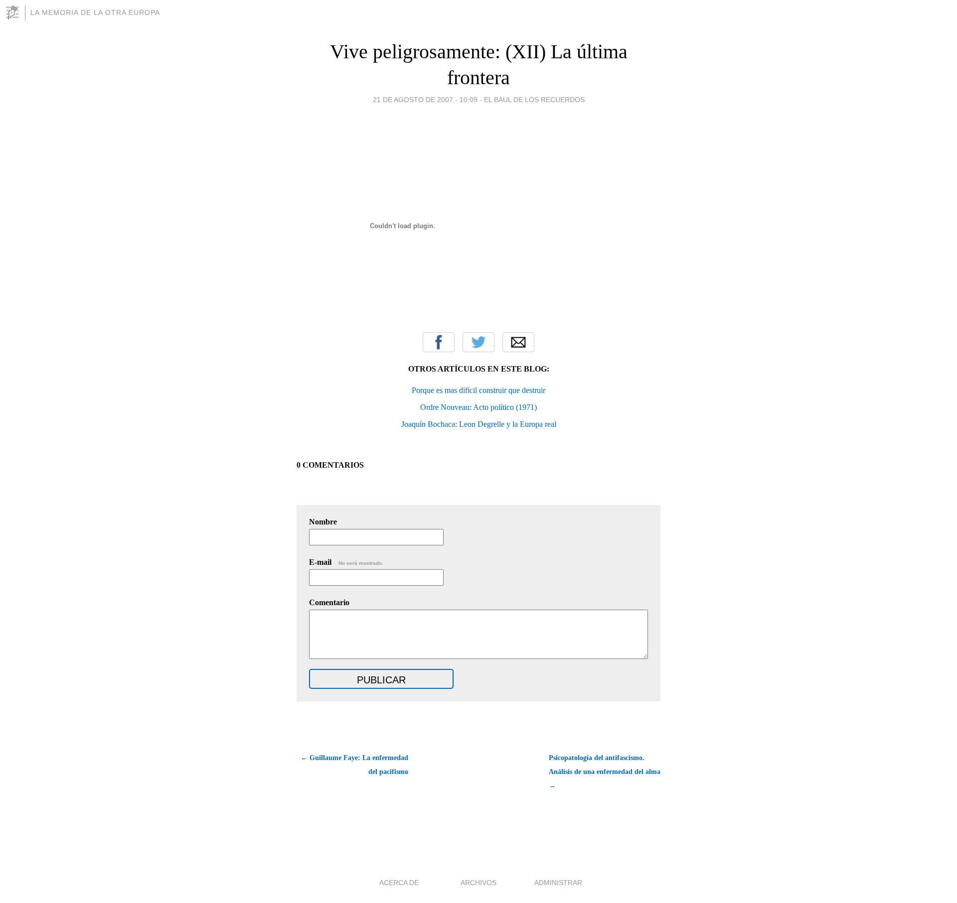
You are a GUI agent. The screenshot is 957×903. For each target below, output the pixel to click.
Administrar (558, 883)
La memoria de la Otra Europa (95, 12)
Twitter (478, 342)
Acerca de (399, 883)
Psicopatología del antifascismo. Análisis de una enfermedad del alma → (604, 771)
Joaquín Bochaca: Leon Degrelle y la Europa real (478, 424)
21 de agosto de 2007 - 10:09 (425, 100)
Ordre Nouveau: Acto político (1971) (478, 407)
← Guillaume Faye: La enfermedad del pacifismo (354, 764)
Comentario (329, 602)
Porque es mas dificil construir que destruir (478, 390)
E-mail (346, 562)
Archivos (478, 883)
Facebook (439, 342)
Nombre (323, 521)
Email (518, 342)
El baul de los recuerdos (534, 100)
